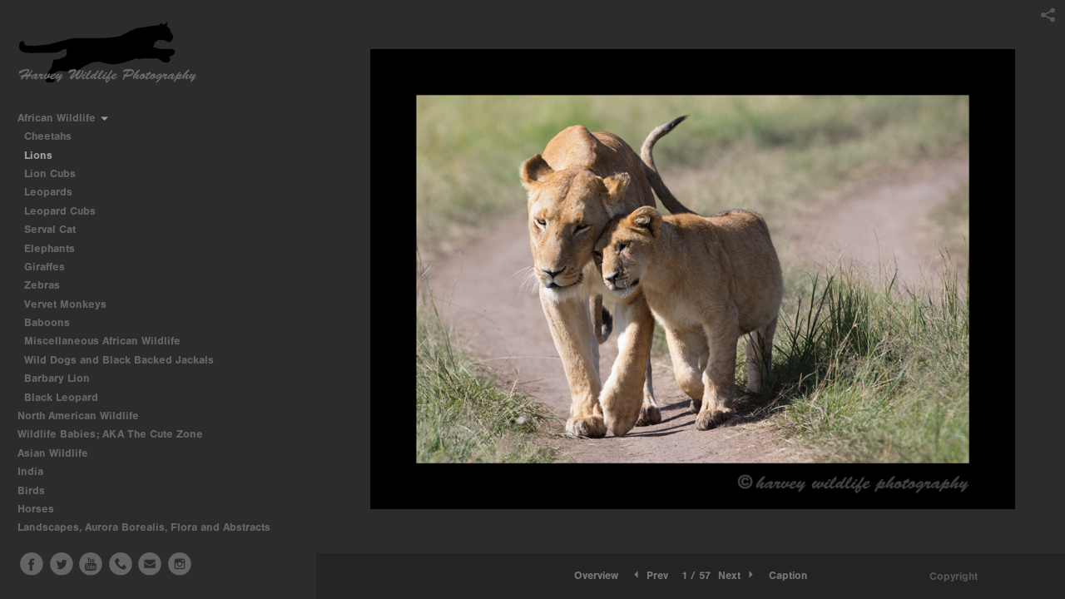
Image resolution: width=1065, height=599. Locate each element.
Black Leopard (61, 397)
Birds (32, 490)
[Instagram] (179, 564)
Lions (38, 155)
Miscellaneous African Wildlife (102, 340)
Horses (37, 508)
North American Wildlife (79, 415)
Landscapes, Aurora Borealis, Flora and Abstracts (145, 527)
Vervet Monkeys (65, 304)
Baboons (47, 322)
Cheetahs (48, 136)
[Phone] (120, 564)
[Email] (149, 564)
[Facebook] (31, 564)
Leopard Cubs (60, 211)
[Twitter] (61, 564)
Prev (655, 575)
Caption (788, 575)
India (32, 471)
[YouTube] (90, 564)
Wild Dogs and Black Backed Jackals (119, 360)
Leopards (48, 192)
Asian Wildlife (54, 453)
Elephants (49, 248)
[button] (596, 575)
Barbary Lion (57, 378)
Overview (596, 575)
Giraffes (44, 266)
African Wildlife (58, 117)
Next (731, 575)
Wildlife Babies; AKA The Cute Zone (110, 434)
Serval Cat (50, 229)
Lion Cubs (50, 173)
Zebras (42, 285)
